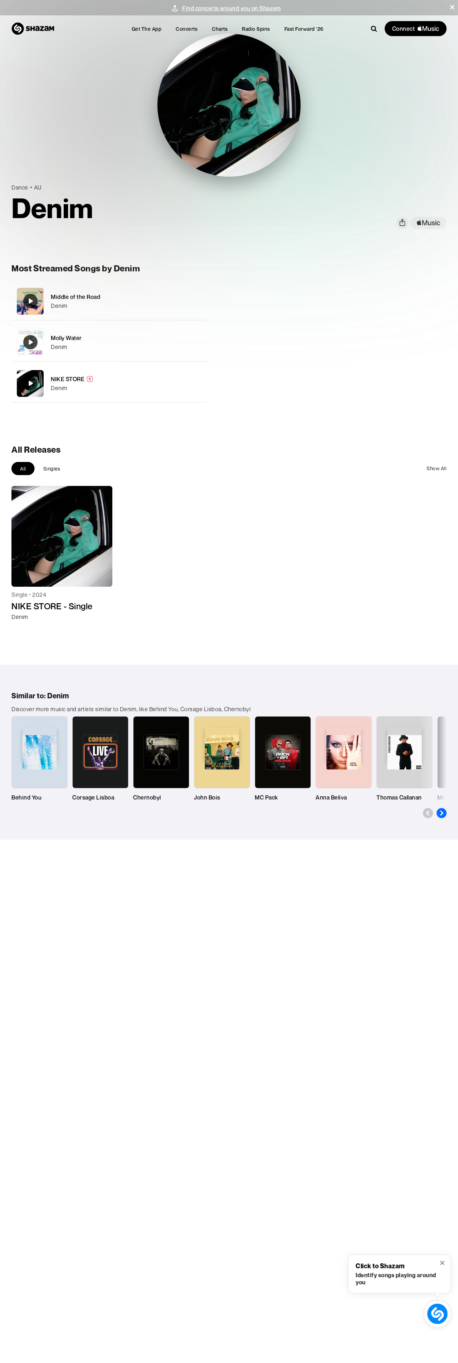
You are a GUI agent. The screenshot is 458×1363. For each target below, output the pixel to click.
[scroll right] (442, 813)
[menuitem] (147, 28)
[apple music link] (428, 223)
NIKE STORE (67, 379)
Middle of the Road (75, 296)
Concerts (187, 29)
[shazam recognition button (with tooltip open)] (437, 1313)
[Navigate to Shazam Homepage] (32, 29)
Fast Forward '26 (303, 29)
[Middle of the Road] (109, 301)
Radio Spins (256, 29)
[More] (197, 301)
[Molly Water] (109, 342)
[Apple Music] (24, 629)
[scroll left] (428, 813)
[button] (452, 7)
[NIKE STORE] (109, 383)
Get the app (147, 29)
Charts (220, 29)
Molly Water (66, 337)
